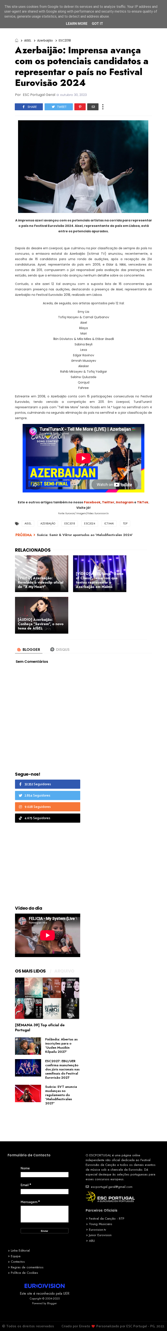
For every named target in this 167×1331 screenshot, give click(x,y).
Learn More (76, 24)
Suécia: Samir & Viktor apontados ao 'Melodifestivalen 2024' (85, 534)
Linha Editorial (20, 1250)
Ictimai (109, 524)
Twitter (108, 502)
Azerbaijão (45, 40)
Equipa (15, 1256)
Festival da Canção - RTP (106, 1218)
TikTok (142, 502)
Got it (97, 24)
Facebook (92, 502)
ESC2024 (89, 524)
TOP (125, 524)
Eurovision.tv (97, 1229)
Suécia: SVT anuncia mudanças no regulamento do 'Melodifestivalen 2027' (61, 1095)
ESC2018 (65, 40)
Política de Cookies (24, 1272)
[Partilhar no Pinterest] (80, 106)
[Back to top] (156, 1320)
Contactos (18, 1261)
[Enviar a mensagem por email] (93, 106)
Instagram (125, 502)
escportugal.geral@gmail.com (111, 1186)
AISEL (27, 40)
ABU (92, 1240)
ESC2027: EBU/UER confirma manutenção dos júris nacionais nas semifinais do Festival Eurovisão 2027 (62, 1069)
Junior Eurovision (100, 1235)
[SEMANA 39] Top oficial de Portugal (40, 1027)
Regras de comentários (27, 1267)
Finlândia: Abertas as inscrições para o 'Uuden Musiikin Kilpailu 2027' (61, 1045)
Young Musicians (100, 1224)
